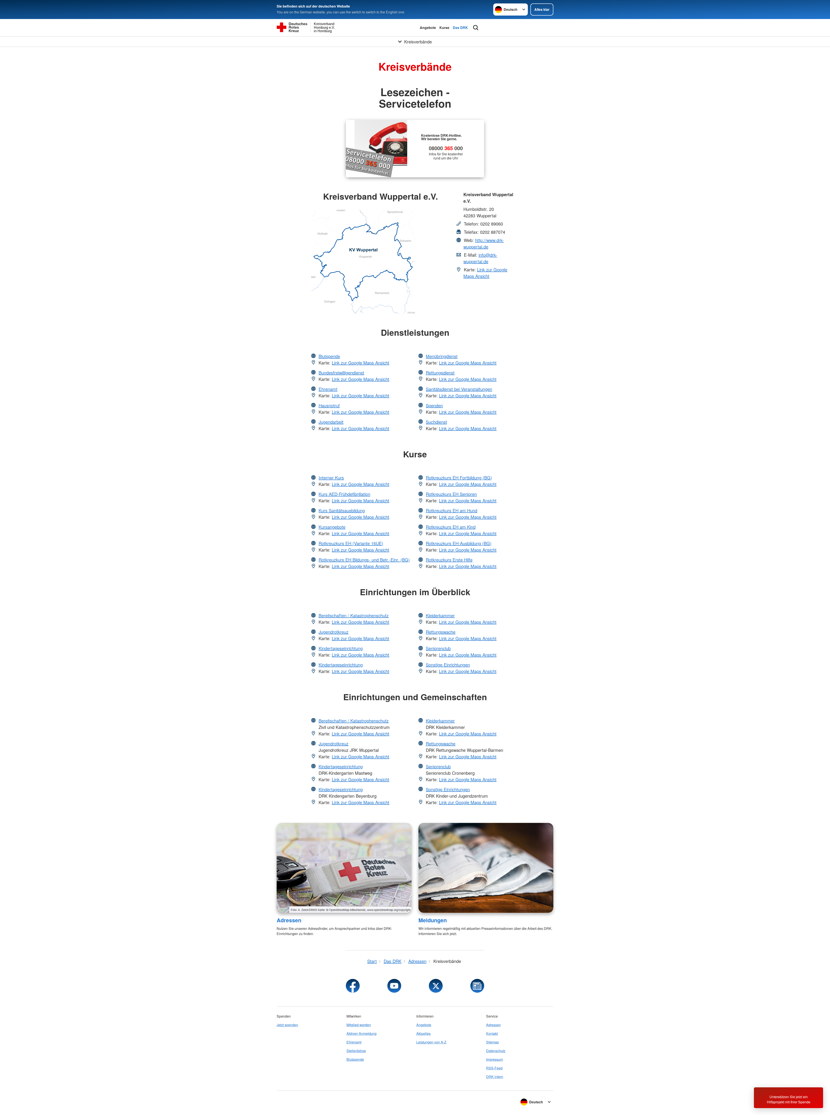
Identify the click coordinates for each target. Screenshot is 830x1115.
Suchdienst (436, 422)
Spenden (434, 405)
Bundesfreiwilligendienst (341, 372)
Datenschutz (495, 1050)
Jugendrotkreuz (333, 632)
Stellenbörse (356, 1050)
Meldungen (432, 920)
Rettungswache (440, 632)
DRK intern (494, 1076)
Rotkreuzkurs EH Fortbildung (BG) (459, 477)
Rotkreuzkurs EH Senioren (451, 494)
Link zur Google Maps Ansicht (485, 272)
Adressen (289, 920)
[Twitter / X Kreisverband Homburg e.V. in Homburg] (436, 986)
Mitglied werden (358, 1024)
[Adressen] (344, 868)
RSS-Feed (494, 1068)
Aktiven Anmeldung (361, 1033)
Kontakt (492, 1033)
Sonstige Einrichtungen (448, 665)
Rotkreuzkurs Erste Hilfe (449, 560)
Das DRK (460, 27)
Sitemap (492, 1042)
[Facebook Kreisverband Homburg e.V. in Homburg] (353, 986)
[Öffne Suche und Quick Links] (475, 27)
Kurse (444, 27)
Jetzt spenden (287, 1024)
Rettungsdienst (440, 372)
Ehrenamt (328, 389)
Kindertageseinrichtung (341, 648)
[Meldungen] (485, 868)
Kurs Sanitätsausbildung (342, 510)
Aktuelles (423, 1033)
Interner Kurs (331, 477)
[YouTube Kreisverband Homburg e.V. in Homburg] (394, 986)
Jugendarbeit (331, 422)
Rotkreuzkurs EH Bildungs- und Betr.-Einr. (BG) (364, 560)
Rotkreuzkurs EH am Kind (451, 527)
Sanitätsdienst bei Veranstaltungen (459, 389)
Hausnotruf (329, 405)
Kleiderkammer (440, 615)
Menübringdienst (442, 356)
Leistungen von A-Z (431, 1042)
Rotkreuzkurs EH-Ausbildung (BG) (459, 543)
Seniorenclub (438, 648)
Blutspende (329, 356)
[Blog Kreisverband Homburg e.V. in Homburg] (477, 986)
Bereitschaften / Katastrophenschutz (354, 615)
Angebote (428, 27)
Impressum (494, 1059)
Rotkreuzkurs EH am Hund (451, 510)
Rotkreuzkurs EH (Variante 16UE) (351, 543)
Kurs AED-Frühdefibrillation (344, 494)
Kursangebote (332, 527)
